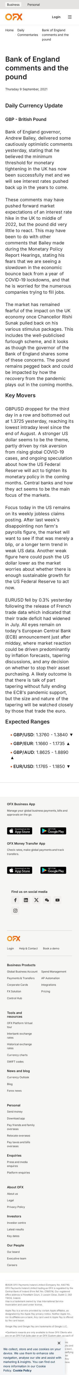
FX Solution (14, 991)
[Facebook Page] (15, 900)
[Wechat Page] (47, 900)
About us (12, 1193)
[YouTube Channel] (57, 900)
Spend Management (53, 971)
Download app (16, 1118)
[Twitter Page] (36, 900)
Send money (15, 1111)
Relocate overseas (18, 1135)
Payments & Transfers (20, 978)
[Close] (59, 1343)
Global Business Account (22, 971)
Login (56, 17)
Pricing (45, 991)
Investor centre (16, 1222)
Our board (13, 1251)
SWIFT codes (15, 1061)
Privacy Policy (16, 1207)
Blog (10, 1084)
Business (13, 4)
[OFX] (13, 16)
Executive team (16, 1258)
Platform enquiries (18, 1172)
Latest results (15, 1229)
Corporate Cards (17, 984)
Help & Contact (28, 948)
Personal (33, 4)
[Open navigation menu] (70, 17)
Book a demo (51, 948)
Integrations (48, 984)
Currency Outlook (18, 1077)
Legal (10, 1200)
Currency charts (17, 1055)
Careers (12, 1265)
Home (9, 30)
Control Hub (14, 998)
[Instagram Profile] (15, 911)
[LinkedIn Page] (26, 900)
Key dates (13, 1236)
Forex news (14, 1090)
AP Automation (50, 978)
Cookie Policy (22, 1370)
